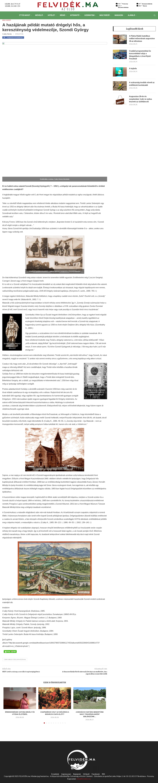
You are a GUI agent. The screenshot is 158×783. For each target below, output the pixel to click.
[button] (7, 707)
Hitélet (51, 15)
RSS (103, 774)
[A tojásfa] (120, 72)
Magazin (119, 15)
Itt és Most (24, 15)
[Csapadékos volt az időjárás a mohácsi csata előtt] (54, 698)
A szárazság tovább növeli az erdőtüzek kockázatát (142, 83)
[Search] (154, 15)
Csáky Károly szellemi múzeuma (15, 659)
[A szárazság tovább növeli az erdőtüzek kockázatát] (120, 85)
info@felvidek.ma (83, 779)
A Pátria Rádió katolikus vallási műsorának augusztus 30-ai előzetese (142, 38)
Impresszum (66, 774)
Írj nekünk (55, 774)
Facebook (96, 774)
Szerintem (89, 15)
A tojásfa (133, 68)
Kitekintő (74, 15)
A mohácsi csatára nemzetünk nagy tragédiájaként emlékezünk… (90, 714)
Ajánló (131, 15)
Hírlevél (86, 774)
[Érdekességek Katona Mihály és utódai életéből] (19, 698)
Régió (62, 15)
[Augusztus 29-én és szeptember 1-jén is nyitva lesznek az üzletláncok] (120, 99)
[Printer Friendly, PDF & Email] (10, 651)
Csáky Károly (7, 34)
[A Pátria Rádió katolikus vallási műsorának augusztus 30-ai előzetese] (120, 39)
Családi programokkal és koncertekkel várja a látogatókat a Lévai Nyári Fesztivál (140, 55)
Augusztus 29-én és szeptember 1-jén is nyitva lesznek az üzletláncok (140, 99)
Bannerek (77, 774)
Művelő (39, 15)
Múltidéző (104, 15)
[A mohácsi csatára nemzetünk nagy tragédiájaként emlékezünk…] (89, 698)
